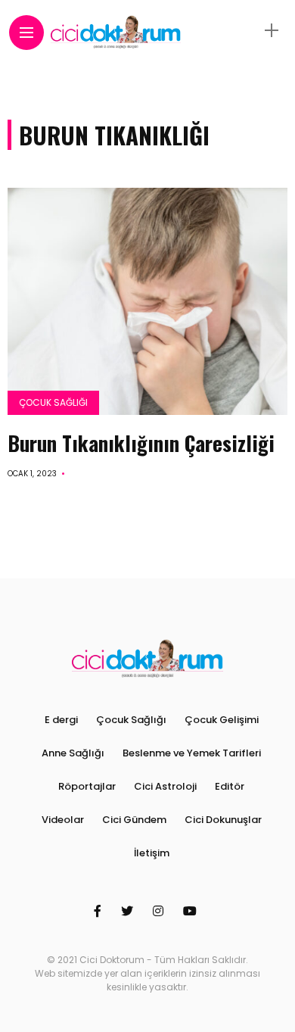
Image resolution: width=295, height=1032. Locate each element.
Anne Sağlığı (73, 753)
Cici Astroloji (165, 786)
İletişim (151, 853)
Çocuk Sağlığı (53, 402)
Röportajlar (87, 786)
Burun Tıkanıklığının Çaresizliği (141, 443)
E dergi (61, 719)
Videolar (63, 819)
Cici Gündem (134, 819)
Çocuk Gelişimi (222, 719)
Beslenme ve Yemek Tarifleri (192, 753)
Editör (229, 786)
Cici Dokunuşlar (223, 819)
